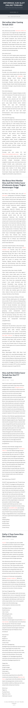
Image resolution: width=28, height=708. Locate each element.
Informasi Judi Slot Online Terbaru (14, 4)
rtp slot (4, 542)
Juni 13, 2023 (5, 27)
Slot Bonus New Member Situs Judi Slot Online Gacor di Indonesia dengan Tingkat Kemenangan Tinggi (14, 184)
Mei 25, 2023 (5, 190)
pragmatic (20, 76)
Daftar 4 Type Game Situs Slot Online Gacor (12, 535)
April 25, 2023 (5, 380)
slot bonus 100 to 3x (21, 30)
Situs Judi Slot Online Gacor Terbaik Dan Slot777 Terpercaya (13, 375)
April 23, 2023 (5, 539)
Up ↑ (14, 705)
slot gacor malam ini (11, 578)
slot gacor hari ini (19, 387)
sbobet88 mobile (13, 507)
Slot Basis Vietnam (7, 335)
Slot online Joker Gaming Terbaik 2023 (12, 23)
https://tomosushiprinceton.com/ (10, 154)
